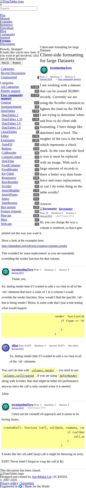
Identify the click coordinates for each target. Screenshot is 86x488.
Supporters (27, 483)
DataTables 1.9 (11, 123)
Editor (5, 136)
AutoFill (7, 144)
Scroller (6, 186)
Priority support (10, 91)
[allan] (6, 348)
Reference (6, 24)
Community (7, 34)
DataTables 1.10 (12, 119)
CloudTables (9, 131)
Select (5, 198)
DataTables (8, 111)
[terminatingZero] (44, 70)
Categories (7, 69)
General (6, 102)
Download (6, 28)
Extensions (8, 140)
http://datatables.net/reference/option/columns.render (34, 246)
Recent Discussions (13, 73)
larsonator (66, 208)
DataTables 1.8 (11, 127)
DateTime (8, 161)
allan (15, 345)
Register (17, 62)
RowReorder (10, 182)
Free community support (12, 96)
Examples (6, 21)
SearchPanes (10, 194)
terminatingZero (61, 67)
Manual (5, 18)
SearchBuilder (11, 190)
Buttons (6, 148)
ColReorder (9, 152)
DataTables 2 (10, 115)
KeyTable (8, 173)
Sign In (5, 62)
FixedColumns (11, 165)
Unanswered (9, 77)
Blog (3, 31)
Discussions (7, 44)
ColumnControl (11, 157)
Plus (2, 15)
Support (5, 37)
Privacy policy (9, 483)
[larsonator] (48, 208)
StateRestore (9, 203)
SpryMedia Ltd (41, 476)
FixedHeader (10, 169)
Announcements (11, 106)
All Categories (10, 86)
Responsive (9, 177)
